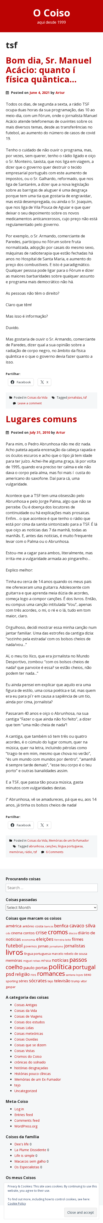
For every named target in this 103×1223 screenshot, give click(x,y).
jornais (43, 946)
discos (73, 933)
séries (23, 981)
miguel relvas (31, 960)
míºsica (46, 961)
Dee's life (21, 1144)
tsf (85, 397)
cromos (58, 932)
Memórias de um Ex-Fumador (69, 840)
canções (51, 846)
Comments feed (27, 1120)
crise (41, 932)
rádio (28, 852)
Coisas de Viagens (28, 1016)
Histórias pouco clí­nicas (32, 1073)
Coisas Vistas (24, 1050)
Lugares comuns (41, 419)
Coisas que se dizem (30, 1045)
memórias (16, 852)
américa (14, 926)
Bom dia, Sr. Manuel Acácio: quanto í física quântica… (49, 69)
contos (29, 932)
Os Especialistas (26, 1167)
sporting (12, 981)
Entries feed (23, 1114)
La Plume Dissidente (30, 1150)
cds (8, 933)
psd (10, 974)
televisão (62, 980)
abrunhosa (36, 846)
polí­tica (60, 966)
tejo (50, 981)
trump (75, 981)
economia (28, 939)
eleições (44, 939)
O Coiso (51, 12)
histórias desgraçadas (31, 1068)
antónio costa (33, 926)
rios (33, 975)
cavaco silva (82, 925)
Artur (60, 92)
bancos (48, 926)
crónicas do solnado (30, 1062)
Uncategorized (25, 1091)
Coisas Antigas (25, 1005)
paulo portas (35, 967)
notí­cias (60, 960)
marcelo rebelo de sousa (69, 954)
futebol (14, 945)
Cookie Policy (17, 1204)
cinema (16, 933)
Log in (19, 1109)
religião (22, 974)
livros (14, 952)
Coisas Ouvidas (26, 1039)
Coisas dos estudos (29, 1022)
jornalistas (75, 397)
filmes (77, 939)
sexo (87, 974)
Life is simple (24, 1155)
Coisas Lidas (24, 1027)
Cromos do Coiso (28, 1056)
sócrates (38, 980)
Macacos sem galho (30, 1161)
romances (51, 973)
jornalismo (56, 946)
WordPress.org (25, 1126)
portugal (84, 967)
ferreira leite (62, 939)
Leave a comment (30, 403)
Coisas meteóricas (28, 1033)
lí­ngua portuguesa (70, 846)
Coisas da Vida (37, 397)
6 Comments (54, 852)
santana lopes (74, 975)
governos (30, 946)
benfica (61, 926)
